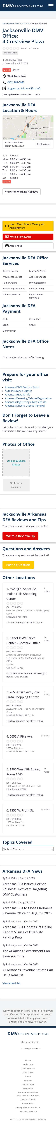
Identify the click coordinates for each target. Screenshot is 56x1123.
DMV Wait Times (28, 1099)
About (28, 1076)
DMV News (28, 1072)
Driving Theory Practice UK (28, 1107)
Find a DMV (28, 1064)
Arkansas (25, 23)
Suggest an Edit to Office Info (24, 88)
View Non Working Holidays (21, 191)
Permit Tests (28, 1103)
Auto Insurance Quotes (18, 391)
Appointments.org (23, 6)
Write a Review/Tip (20, 236)
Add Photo (15, 245)
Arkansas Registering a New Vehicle (25, 402)
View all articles (11, 983)
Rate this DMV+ (10, 52)
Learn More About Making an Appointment (26, 225)
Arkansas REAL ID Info (17, 394)
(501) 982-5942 (15, 82)
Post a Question (18, 565)
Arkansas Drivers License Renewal (25, 405)
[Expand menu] (51, 5)
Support (28, 1080)
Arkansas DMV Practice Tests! (22, 387)
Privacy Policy (28, 1084)
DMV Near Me (28, 1068)
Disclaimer (28, 1088)
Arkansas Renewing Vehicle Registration (28, 398)
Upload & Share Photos (16, 462)
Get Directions (43, 144)
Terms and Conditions (28, 1092)
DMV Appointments (10, 23)
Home (28, 1060)
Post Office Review (28, 1111)
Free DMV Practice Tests (28, 1095)
